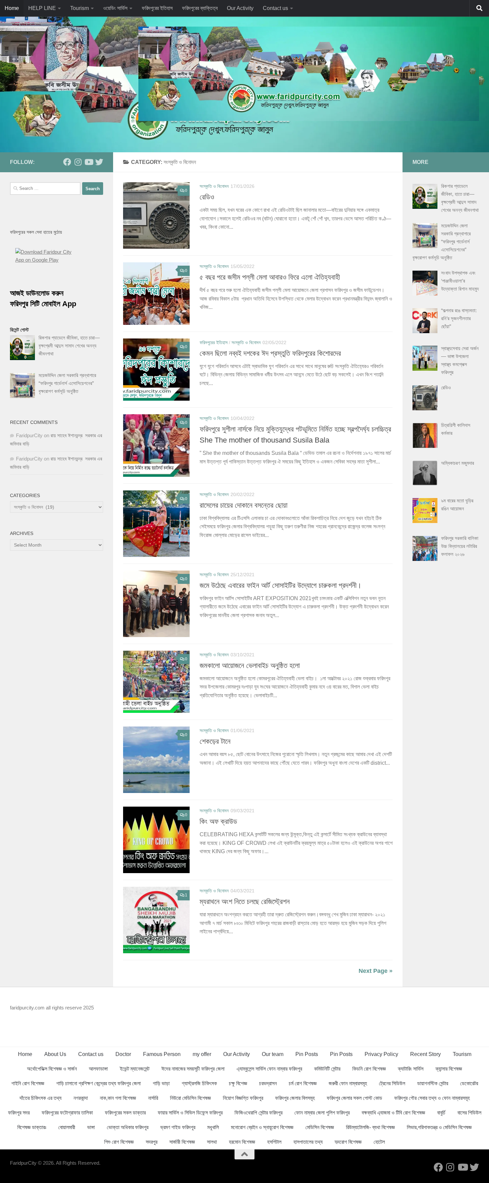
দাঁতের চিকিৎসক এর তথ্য (41, 1098)
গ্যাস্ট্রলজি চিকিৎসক (199, 1083)
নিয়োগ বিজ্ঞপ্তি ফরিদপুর (243, 1098)
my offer (202, 1054)
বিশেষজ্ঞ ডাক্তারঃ (31, 1127)
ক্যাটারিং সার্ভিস (410, 1069)
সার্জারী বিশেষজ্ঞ (182, 1142)
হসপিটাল (274, 1142)
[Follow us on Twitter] (99, 162)
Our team (272, 1054)
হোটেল (379, 1142)
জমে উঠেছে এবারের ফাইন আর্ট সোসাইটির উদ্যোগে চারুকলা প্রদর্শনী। (281, 585)
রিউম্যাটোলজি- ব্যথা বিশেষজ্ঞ (370, 1127)
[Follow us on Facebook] (67, 162)
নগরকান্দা (81, 1098)
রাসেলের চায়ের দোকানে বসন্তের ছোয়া (243, 505)
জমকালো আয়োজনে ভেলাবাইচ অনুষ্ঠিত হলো (250, 665)
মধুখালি (213, 1127)
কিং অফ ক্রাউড (218, 821)
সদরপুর (151, 1142)
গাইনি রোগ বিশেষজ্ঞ (27, 1083)
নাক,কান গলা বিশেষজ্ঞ (118, 1098)
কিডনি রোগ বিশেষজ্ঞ (369, 1069)
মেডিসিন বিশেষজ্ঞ (319, 1127)
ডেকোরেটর (469, 1083)
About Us (55, 1054)
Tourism (79, 8)
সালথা (212, 1142)
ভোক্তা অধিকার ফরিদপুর (127, 1127)
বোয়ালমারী (66, 1127)
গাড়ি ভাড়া (161, 1083)
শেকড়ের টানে (215, 741)
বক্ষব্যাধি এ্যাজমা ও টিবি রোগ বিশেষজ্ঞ (393, 1113)
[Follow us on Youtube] (88, 162)
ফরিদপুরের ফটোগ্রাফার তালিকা (67, 1113)
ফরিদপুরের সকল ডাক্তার (125, 1113)
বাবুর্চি (441, 1113)
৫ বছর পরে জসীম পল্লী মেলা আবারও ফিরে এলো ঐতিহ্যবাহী (270, 277)
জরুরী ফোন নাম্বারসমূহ (348, 1083)
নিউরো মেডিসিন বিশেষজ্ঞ (190, 1098)
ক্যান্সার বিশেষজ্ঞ (448, 1069)
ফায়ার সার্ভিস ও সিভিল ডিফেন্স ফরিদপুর (190, 1113)
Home (12, 8)
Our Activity (240, 8)
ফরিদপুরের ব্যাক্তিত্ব (200, 8)
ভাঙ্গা (91, 1127)
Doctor (123, 1054)
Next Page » (376, 971)
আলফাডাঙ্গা (98, 1069)
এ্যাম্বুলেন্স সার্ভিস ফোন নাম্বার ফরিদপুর (269, 1069)
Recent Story (425, 1054)
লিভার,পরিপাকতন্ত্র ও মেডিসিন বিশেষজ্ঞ (439, 1127)
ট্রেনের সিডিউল (392, 1083)
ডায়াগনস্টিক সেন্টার (432, 1083)
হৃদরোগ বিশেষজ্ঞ (348, 1142)
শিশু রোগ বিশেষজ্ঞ (119, 1142)
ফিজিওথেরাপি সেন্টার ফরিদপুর (258, 1113)
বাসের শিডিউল (469, 1113)
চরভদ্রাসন (268, 1083)
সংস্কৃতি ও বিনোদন (214, 186)
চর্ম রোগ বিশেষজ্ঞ (303, 1083)
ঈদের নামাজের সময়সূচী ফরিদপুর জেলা (193, 1069)
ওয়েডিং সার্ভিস (115, 8)
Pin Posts (306, 1054)
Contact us (275, 8)
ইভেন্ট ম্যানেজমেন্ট (134, 1069)
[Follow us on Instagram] (78, 162)
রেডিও (207, 197)
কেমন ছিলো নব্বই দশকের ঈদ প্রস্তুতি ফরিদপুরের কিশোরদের (270, 353)
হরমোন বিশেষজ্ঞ (242, 1142)
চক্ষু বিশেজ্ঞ (238, 1083)
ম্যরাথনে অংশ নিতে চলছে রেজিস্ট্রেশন (245, 901)
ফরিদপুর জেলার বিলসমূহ (295, 1098)
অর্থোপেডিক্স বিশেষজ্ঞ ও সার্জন (52, 1069)
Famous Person (162, 1054)
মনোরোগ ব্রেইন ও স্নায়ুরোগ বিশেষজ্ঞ (262, 1127)
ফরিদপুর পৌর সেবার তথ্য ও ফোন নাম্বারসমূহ (432, 1098)
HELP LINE (42, 8)
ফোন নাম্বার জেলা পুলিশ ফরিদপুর (322, 1113)
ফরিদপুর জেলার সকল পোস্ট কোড (354, 1098)
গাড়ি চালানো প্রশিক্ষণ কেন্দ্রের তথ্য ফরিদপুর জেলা (98, 1083)
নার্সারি (153, 1098)
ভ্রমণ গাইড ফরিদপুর (177, 1127)
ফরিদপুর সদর (19, 1113)
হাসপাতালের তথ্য (308, 1142)
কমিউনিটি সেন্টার (327, 1069)
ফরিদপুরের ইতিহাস (157, 8)
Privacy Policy (381, 1054)
